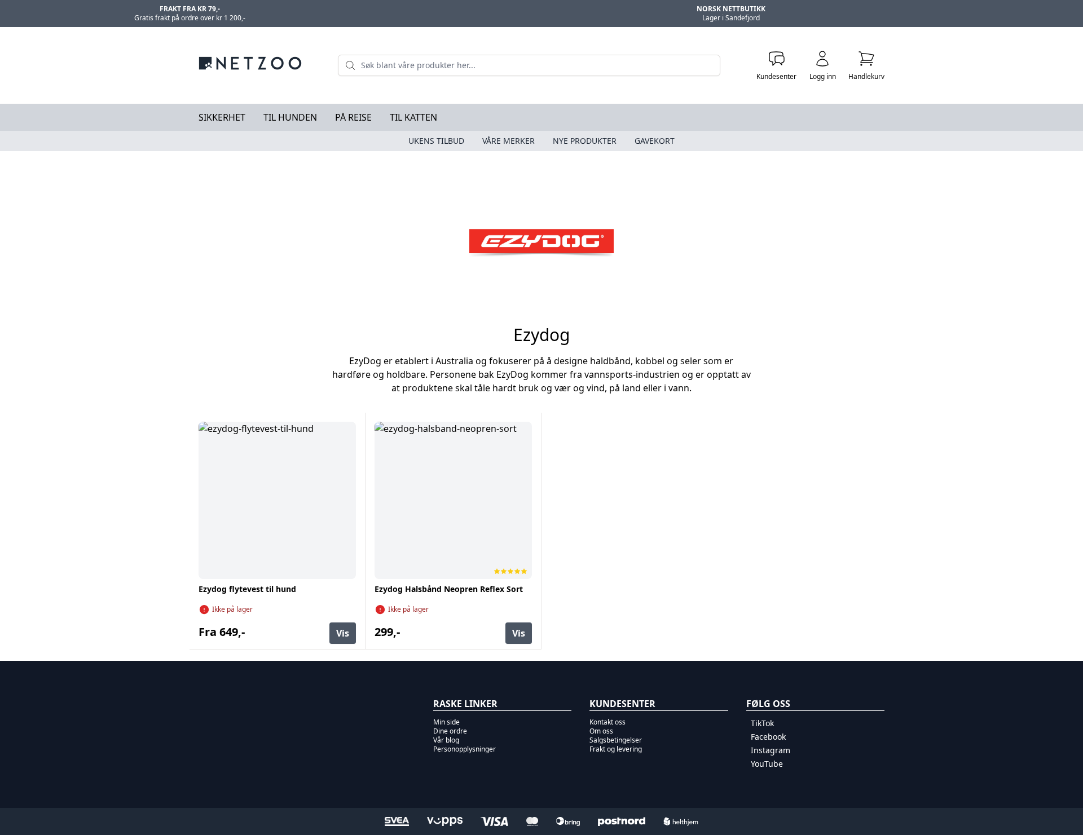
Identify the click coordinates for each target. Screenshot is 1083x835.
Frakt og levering (615, 749)
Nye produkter (585, 140)
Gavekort (655, 140)
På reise (353, 117)
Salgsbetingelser (615, 740)
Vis (342, 633)
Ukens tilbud (436, 140)
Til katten (413, 117)
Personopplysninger (464, 749)
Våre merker (508, 140)
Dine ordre (450, 731)
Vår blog (446, 740)
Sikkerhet (222, 117)
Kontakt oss (607, 722)
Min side (446, 722)
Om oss (601, 731)
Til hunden (290, 117)
